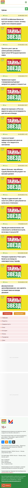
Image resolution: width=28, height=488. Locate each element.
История (4, 330)
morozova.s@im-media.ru (7, 472)
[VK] (2, 442)
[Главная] (3, 421)
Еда (5, 105)
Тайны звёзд (3, 2)
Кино (3, 327)
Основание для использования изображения (12, 485)
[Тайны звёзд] (2, 15)
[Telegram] (10, 442)
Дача (3, 340)
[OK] (6, 442)
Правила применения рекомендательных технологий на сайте (11, 480)
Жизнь (6, 15)
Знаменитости (6, 324)
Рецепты (4, 321)
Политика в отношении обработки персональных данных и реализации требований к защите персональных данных (13, 476)
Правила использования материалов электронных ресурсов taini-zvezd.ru (13, 483)
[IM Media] (10, 421)
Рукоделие (5, 337)
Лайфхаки (5, 318)
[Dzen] (13, 442)
